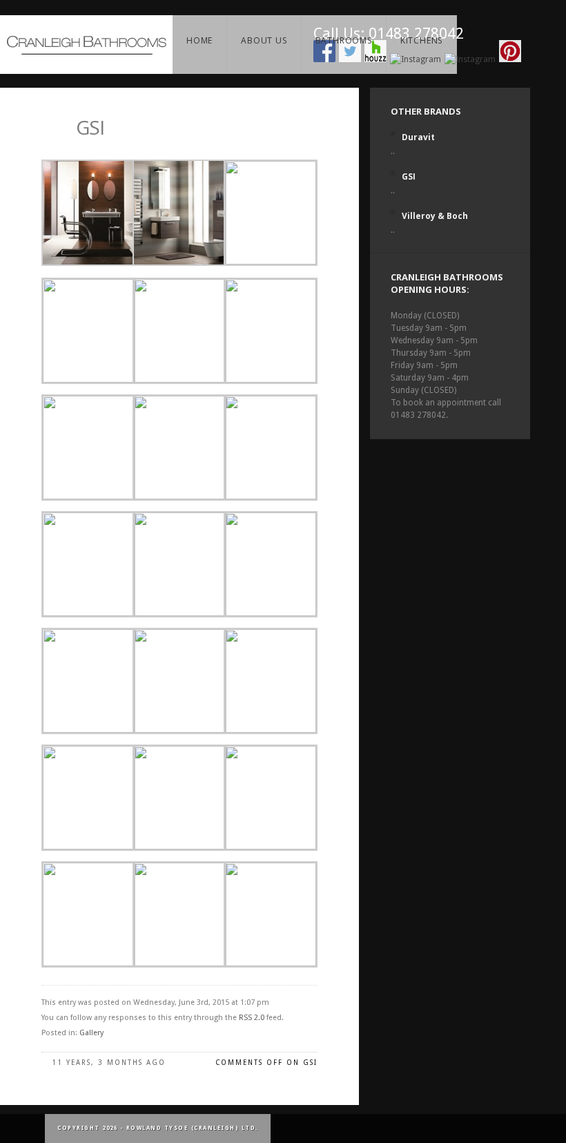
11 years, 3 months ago (109, 1062)
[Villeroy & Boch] (393, 212)
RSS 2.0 (251, 1017)
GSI (90, 127)
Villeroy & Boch (435, 216)
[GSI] (393, 173)
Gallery (91, 1032)
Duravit (418, 137)
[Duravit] (393, 133)
